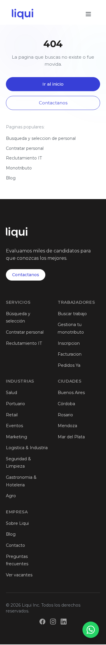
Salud (11, 392)
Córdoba (66, 403)
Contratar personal (25, 148)
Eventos (14, 425)
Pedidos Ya (69, 365)
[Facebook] (42, 621)
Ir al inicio (53, 84)
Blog (11, 178)
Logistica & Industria (27, 447)
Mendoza (67, 425)
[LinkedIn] (64, 621)
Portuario (15, 403)
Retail (12, 414)
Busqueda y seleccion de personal (41, 138)
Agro (11, 495)
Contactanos (53, 103)
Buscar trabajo (72, 313)
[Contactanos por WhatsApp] (90, 630)
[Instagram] (53, 621)
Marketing (16, 436)
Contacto (15, 545)
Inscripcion (69, 343)
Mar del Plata (71, 436)
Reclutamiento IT (24, 158)
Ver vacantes (19, 575)
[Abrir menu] (88, 14)
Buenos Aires (71, 392)
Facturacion (70, 354)
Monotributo (19, 168)
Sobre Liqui (17, 523)
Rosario (65, 414)
